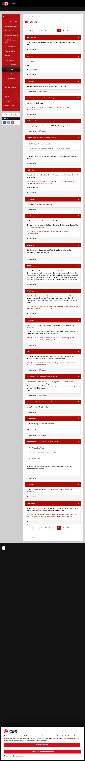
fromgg (30, 56)
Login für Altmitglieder (11, 115)
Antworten (32, 50)
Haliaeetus (31, 170)
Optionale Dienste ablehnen (42, 751)
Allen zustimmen (42, 745)
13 (50, 30)
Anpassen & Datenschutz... (13, 756)
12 (46, 30)
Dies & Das (36, 17)
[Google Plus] (12, 122)
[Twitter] (8, 122)
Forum (13, 4)
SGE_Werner (31, 37)
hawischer (31, 245)
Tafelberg (30, 81)
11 (41, 30)
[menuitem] (11, 22)
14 (54, 30)
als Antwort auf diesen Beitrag (44, 98)
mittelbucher (32, 441)
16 (63, 30)
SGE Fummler (32, 266)
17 (68, 30)
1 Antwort (42, 91)
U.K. (28, 351)
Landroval (30, 402)
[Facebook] (4, 122)
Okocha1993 (31, 137)
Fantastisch (31, 199)
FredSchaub (31, 419)
